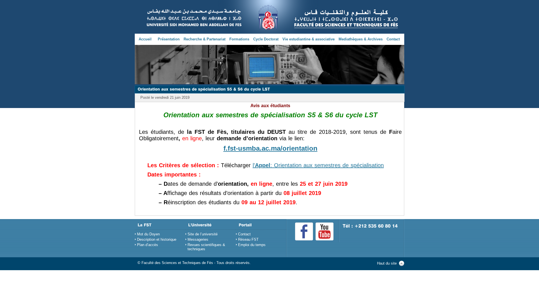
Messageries (198, 239)
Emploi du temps (252, 245)
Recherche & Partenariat (204, 39)
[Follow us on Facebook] (304, 231)
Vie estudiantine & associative (308, 39)
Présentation (169, 39)
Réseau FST (248, 239)
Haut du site (387, 263)
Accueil (145, 39)
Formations (239, 39)
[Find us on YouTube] (325, 231)
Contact (393, 39)
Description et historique (156, 239)
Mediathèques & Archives (361, 39)
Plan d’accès (147, 245)
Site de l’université (203, 234)
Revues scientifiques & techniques (206, 247)
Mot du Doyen (148, 234)
